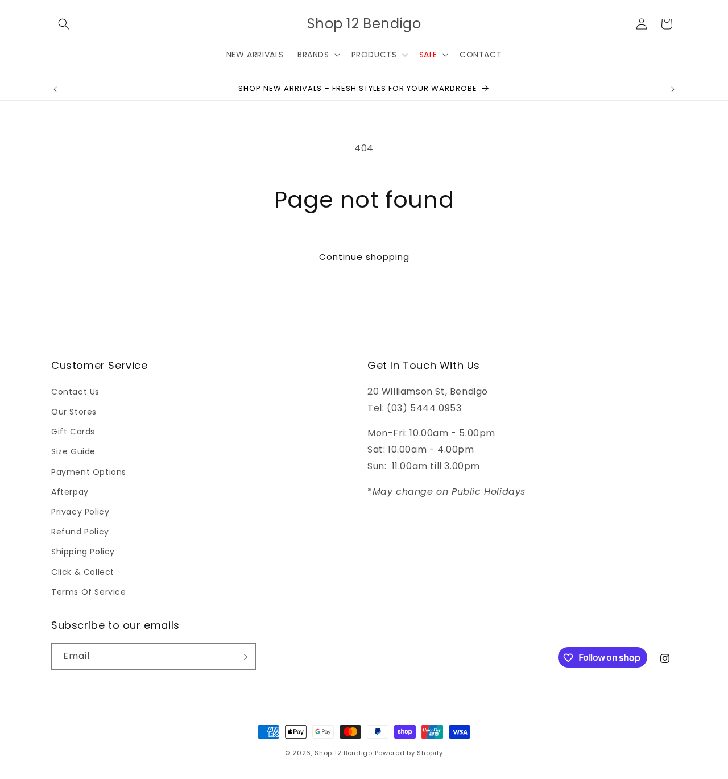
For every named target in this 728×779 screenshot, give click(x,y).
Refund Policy (80, 531)
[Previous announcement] (55, 89)
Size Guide (73, 451)
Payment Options (88, 471)
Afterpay (70, 491)
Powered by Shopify (409, 752)
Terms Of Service (88, 591)
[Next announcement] (672, 89)
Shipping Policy (83, 551)
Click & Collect (82, 571)
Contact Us (75, 391)
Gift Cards (73, 431)
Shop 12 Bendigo (344, 752)
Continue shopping (364, 257)
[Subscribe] (242, 657)
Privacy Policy (80, 511)
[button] (63, 23)
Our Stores (74, 411)
